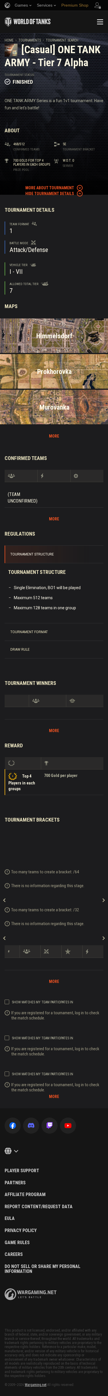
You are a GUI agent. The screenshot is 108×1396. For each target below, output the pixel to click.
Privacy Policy (21, 1230)
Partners (15, 1182)
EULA (10, 1218)
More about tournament (49, 188)
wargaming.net (30, 1294)
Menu (99, 22)
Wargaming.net (35, 1385)
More (54, 436)
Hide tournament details (49, 193)
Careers (14, 1254)
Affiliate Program (25, 1194)
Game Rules (17, 1242)
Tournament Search (62, 40)
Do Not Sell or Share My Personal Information (42, 1269)
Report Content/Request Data (39, 1206)
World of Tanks (28, 22)
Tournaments (29, 40)
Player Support (22, 1170)
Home (9, 40)
